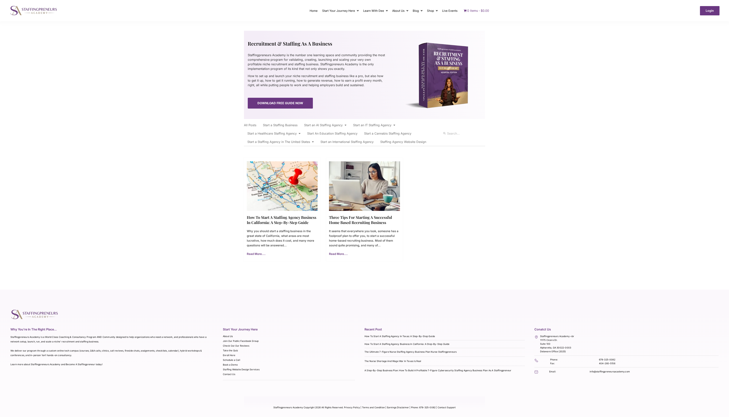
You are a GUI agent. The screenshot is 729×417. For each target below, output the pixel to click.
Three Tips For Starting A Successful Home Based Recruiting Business (360, 220)
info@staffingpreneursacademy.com (610, 371)
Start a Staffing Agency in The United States (278, 142)
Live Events (450, 11)
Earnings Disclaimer (398, 407)
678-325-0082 (607, 359)
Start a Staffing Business (280, 125)
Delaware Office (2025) (553, 351)
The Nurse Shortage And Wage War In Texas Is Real (392, 361)
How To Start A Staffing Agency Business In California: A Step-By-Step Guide (281, 220)
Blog (416, 11)
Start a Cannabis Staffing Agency (387, 133)
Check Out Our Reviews (236, 345)
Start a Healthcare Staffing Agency (272, 133)
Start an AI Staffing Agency (323, 125)
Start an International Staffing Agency (347, 142)
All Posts (250, 125)
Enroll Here (229, 355)
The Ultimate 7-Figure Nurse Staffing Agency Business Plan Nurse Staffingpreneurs (410, 351)
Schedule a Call (231, 360)
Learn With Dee (373, 11)
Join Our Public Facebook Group (241, 341)
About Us (398, 11)
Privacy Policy (352, 407)
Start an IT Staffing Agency (372, 125)
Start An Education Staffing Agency (332, 133)
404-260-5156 (607, 363)
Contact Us (229, 374)
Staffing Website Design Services (241, 369)
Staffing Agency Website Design (403, 142)
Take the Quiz (230, 350)
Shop (430, 11)
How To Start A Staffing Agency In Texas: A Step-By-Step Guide (399, 336)
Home (314, 11)
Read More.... (256, 254)
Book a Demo (230, 364)
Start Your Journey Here (338, 11)
